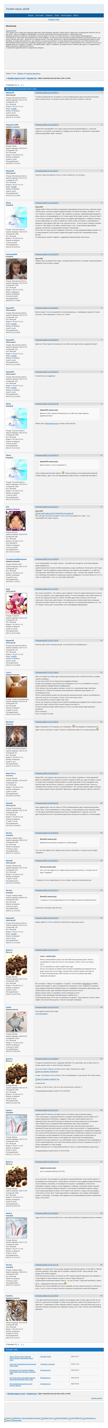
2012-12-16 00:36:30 (51, 372)
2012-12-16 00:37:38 (51, 404)
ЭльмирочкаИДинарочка (16, 559)
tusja (8, 589)
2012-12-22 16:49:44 (51, 1296)
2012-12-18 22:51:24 (51, 950)
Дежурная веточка (51, 423)
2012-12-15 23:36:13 (51, 92)
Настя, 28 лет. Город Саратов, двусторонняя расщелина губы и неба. (21, 1358)
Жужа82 (9, 803)
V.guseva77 (15, 292)
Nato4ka (9, 1296)
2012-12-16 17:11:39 (51, 640)
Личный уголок (45, 1356)
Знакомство (32, 78)
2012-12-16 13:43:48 (51, 559)
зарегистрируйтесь (33, 73)
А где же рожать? (41, 1014)
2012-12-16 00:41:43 (51, 455)
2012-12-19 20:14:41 (51, 1110)
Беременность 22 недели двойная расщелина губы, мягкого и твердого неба (23, 1371)
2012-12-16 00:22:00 (51, 254)
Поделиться (39, 92)
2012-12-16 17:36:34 (51, 672)
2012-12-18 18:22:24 (51, 773)
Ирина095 (10, 93)
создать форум (96, 1398)
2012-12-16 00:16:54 (51, 203)
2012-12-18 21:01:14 (51, 890)
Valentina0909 (11, 254)
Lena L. (9, 673)
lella (7, 507)
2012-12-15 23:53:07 (51, 171)
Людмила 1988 (12, 125)
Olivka (8, 203)
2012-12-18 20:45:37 (51, 860)
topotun (9, 1110)
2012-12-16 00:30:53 (51, 308)
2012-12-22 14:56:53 (51, 1213)
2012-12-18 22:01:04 (51, 918)
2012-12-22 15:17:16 (51, 1265)
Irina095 (14, 108)
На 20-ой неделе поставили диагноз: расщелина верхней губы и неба (23, 1378)
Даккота (9, 950)
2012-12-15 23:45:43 (51, 125)
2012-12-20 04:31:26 (51, 1162)
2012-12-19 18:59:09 (51, 1059)
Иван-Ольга (11, 773)
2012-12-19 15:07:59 (51, 1007)
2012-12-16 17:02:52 (51, 589)
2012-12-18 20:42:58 (51, 833)
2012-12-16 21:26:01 (51, 722)
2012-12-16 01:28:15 (51, 507)
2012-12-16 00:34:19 (51, 340)
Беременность (45, 1370)
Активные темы (53, 19)
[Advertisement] (39, 54)
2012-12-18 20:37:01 (51, 803)
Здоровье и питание (47, 1364)
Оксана (9, 833)
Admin (8, 1007)
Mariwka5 (10, 722)
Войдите (20, 73)
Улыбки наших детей (16, 78)
